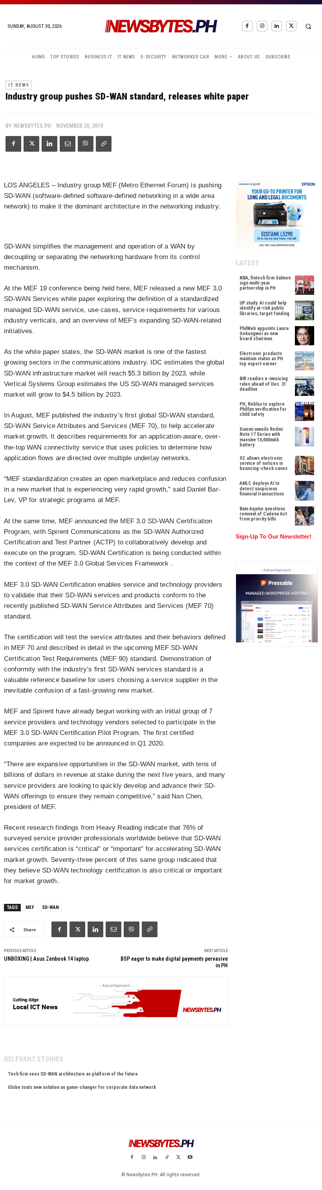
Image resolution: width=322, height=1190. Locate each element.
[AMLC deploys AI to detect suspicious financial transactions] (304, 490)
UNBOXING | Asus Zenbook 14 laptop (46, 959)
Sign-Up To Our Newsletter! (273, 536)
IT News (18, 85)
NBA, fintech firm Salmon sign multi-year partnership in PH (265, 283)
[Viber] (85, 144)
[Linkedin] (276, 26)
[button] (308, 26)
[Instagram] (262, 26)
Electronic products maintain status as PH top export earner (261, 358)
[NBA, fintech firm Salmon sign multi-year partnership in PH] (304, 285)
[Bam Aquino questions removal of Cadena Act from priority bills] (304, 516)
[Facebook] (247, 26)
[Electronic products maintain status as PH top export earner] (304, 360)
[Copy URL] (104, 144)
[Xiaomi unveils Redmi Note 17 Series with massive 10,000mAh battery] (304, 436)
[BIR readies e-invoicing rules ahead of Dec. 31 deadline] (304, 385)
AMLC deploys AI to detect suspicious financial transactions (262, 488)
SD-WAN (50, 907)
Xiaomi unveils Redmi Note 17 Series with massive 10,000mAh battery (261, 437)
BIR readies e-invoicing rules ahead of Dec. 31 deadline (264, 384)
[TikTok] (167, 1158)
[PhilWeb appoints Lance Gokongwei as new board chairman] (304, 335)
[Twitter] (291, 26)
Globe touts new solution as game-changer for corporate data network (82, 1087)
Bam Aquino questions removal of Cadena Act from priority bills (263, 514)
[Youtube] (190, 1158)
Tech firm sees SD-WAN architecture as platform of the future (73, 1074)
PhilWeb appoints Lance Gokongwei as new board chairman (264, 333)
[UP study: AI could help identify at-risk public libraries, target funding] (304, 310)
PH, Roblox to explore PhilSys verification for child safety (263, 409)
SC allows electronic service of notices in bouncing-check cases (263, 463)
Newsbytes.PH (32, 126)
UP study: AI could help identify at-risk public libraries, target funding (264, 308)
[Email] (67, 144)
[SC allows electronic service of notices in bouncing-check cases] (304, 465)
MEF (30, 907)
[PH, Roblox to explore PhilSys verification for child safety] (304, 411)
